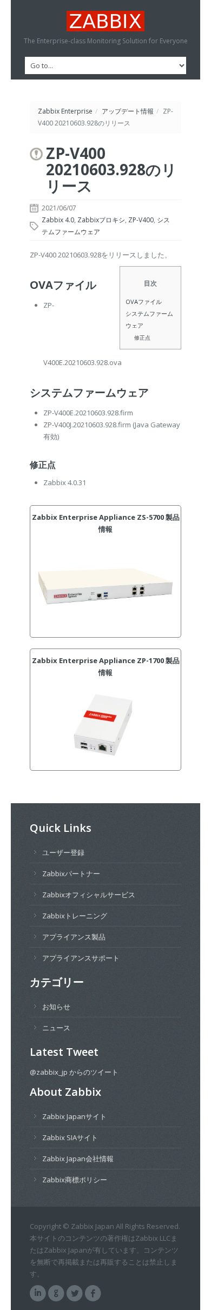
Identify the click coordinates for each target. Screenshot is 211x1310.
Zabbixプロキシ (101, 219)
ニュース (56, 1028)
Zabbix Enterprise (65, 111)
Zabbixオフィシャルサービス (88, 894)
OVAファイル (144, 301)
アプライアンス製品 (74, 937)
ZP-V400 (141, 219)
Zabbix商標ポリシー (74, 1180)
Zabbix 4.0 (58, 219)
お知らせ (56, 1006)
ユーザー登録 (63, 852)
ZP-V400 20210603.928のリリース (111, 169)
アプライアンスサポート (81, 958)
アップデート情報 (128, 111)
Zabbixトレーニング (74, 916)
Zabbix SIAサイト (70, 1137)
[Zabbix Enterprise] (105, 21)
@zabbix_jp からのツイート (74, 1072)
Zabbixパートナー (71, 873)
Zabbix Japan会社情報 (78, 1158)
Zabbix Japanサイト (74, 1116)
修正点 (142, 337)
